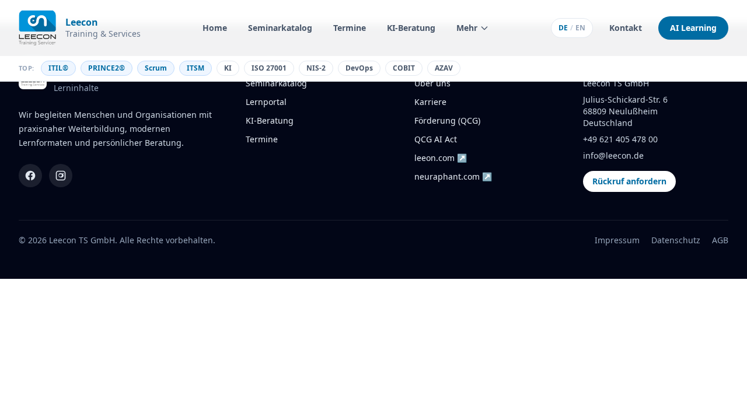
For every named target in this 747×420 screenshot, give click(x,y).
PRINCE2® (106, 68)
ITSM (195, 68)
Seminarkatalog (280, 27)
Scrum (156, 68)
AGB (720, 240)
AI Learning (693, 27)
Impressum (617, 240)
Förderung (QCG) (447, 120)
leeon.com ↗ (440, 157)
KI (228, 68)
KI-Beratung (411, 27)
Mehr (466, 27)
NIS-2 (316, 68)
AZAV (444, 68)
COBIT (404, 68)
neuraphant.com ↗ (453, 176)
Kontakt (625, 27)
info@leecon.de (613, 155)
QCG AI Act (435, 139)
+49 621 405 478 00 (620, 139)
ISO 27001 (269, 68)
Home (215, 27)
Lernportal (266, 101)
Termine (349, 27)
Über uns (432, 83)
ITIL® (58, 68)
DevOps (359, 68)
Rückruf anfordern (629, 181)
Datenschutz (675, 240)
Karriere (430, 101)
